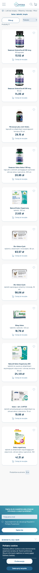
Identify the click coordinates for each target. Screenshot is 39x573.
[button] (34, 33)
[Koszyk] (35, 5)
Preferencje (19, 561)
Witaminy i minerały (25, 11)
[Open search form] (31, 4)
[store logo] (19, 4)
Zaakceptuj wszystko (19, 568)
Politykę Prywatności (12, 524)
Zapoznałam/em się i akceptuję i (20, 523)
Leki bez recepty (11, 11)
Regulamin (30, 522)
